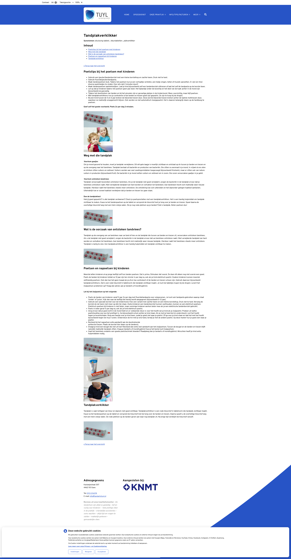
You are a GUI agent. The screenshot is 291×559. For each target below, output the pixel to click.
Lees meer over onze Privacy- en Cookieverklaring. (87, 546)
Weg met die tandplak (97, 52)
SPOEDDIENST (139, 15)
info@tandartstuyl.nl (98, 496)
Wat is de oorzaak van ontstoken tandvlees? (106, 54)
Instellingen (75, 552)
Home (126, 15)
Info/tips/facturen (178, 15)
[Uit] (56, 2)
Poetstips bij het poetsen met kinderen (104, 49)
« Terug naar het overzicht (94, 66)
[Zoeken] (205, 15)
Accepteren (102, 552)
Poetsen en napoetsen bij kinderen (102, 56)
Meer (195, 15)
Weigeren (88, 552)
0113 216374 (92, 493)
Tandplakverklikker (96, 59)
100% (77, 2)
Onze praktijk (157, 15)
